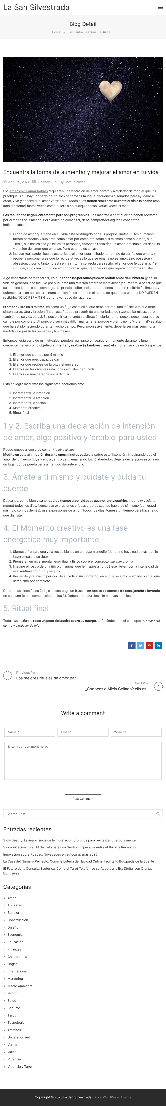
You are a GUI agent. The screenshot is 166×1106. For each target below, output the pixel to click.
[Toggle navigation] (160, 7)
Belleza (13, 913)
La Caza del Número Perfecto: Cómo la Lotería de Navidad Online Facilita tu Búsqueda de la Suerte (78, 861)
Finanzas (14, 949)
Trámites (14, 1030)
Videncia (44, 182)
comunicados (74, 182)
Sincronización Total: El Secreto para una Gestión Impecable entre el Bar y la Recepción (70, 847)
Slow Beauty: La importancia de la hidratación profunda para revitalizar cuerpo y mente (69, 840)
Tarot (12, 1015)
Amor (12, 898)
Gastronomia (17, 957)
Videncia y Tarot (20, 1067)
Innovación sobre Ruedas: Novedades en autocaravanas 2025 (50, 854)
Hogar (12, 964)
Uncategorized (19, 1037)
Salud (12, 1000)
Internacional (17, 971)
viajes (12, 1052)
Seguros (14, 1008)
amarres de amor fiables (29, 191)
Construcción (18, 920)
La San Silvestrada (36, 7)
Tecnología (16, 1022)
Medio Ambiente (20, 986)
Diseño (13, 927)
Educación (15, 942)
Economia (15, 934)
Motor (12, 993)
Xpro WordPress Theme (113, 1097)
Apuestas (15, 905)
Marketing (15, 979)
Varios (12, 1045)
